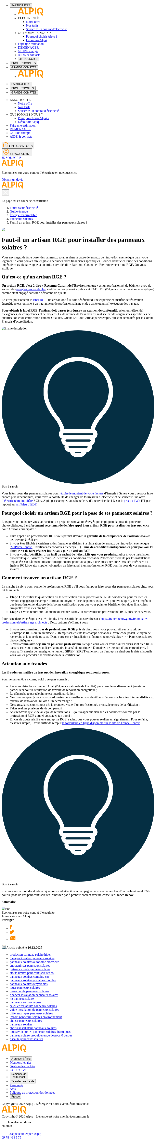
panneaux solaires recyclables (29, 984)
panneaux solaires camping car (29, 976)
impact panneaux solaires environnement (36, 1017)
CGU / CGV (18, 1070)
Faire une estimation (31, 44)
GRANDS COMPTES (24, 67)
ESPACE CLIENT (20, 153)
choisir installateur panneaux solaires (33, 1028)
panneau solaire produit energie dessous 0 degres (41, 1035)
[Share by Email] (12, 939)
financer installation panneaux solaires (34, 995)
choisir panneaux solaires (26, 1020)
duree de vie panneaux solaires (29, 991)
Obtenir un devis (12, 179)
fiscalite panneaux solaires (26, 1039)
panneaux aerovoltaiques (25, 1002)
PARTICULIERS (20, 5)
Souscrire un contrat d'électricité (46, 29)
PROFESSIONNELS (23, 63)
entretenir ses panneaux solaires (30, 965)
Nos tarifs (32, 25)
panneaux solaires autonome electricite (34, 962)
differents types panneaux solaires (31, 1013)
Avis (13, 1089)
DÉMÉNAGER (28, 47)
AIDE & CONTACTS (20, 146)
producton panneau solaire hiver (30, 954)
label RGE (40, 300)
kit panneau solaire (22, 998)
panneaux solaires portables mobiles (33, 980)
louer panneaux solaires (25, 987)
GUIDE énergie (28, 51)
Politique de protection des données (32, 1092)
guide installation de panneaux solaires (34, 1009)
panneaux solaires (21, 1024)
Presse (15, 1096)
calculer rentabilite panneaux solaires (33, 1006)
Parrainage (16, 1085)
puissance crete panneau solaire (30, 969)
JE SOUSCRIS (28, 58)
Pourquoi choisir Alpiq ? (41, 36)
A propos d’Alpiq (20, 1058)
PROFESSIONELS (22, 88)
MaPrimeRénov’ (21, 547)
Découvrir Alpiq (36, 40)
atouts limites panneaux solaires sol (32, 973)
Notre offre (33, 21)
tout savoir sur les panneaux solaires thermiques (40, 1031)
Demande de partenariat (18, 1075)
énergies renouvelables (31, 289)
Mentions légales (20, 1062)
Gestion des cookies (22, 1066)
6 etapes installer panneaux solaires (32, 958)
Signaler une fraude (22, 1081)
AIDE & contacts (29, 55)
